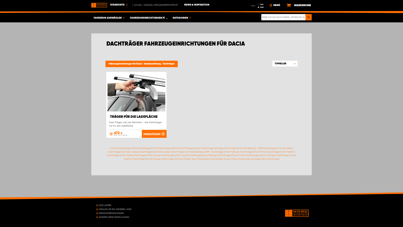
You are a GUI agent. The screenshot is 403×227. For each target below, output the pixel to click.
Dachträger (169, 64)
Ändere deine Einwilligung (114, 217)
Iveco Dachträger (204, 148)
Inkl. (262, 4)
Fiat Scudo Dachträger (189, 155)
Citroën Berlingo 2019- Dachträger (205, 151)
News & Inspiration (196, 5)
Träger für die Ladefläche (134, 117)
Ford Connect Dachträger (275, 155)
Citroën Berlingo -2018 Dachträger (257, 148)
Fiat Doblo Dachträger (134, 155)
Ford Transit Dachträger (246, 155)
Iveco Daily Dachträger (238, 158)
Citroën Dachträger (120, 148)
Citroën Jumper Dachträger (169, 151)
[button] (285, 63)
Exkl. (262, 7)
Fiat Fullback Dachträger (239, 151)
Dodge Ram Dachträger (266, 158)
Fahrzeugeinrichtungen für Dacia (125, 64)
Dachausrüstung (152, 64)
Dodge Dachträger (226, 148)
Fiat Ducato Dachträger (161, 155)
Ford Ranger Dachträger (217, 155)
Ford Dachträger (162, 148)
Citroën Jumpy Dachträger (137, 151)
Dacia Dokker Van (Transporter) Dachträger (200, 158)
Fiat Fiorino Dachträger (267, 151)
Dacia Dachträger (183, 148)
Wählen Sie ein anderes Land (115, 209)
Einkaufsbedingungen (111, 213)
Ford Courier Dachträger (160, 158)
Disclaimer (105, 205)
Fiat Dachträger (142, 148)
